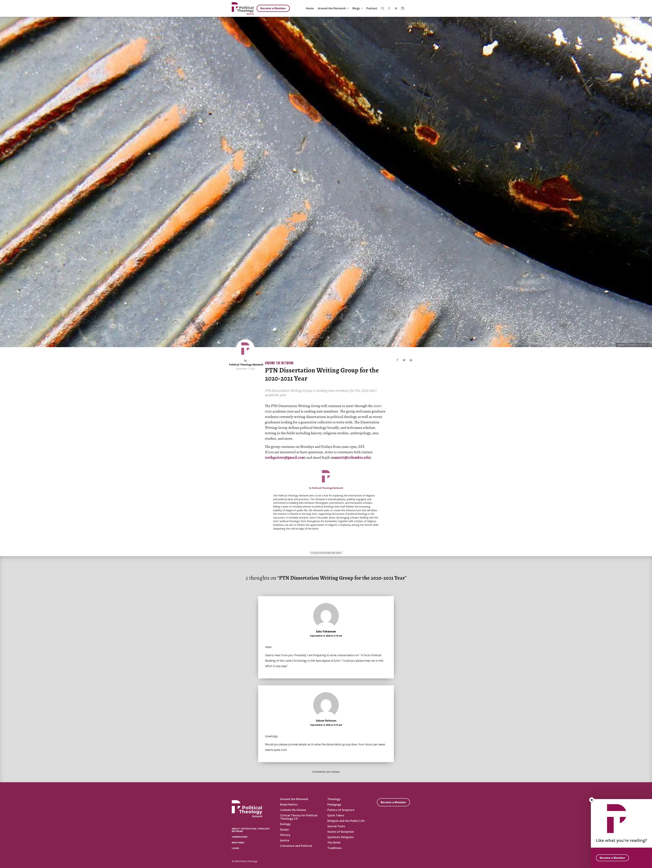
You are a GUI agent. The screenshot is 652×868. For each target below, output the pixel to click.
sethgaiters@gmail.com (285, 457)
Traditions (334, 848)
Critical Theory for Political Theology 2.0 (298, 816)
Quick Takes (335, 815)
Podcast (371, 8)
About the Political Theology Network (251, 830)
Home (310, 8)
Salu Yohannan (326, 631)
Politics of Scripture (340, 810)
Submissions (239, 836)
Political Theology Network (246, 364)
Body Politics (288, 804)
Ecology (285, 824)
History (285, 835)
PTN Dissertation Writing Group (326, 553)
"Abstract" (622, 345)
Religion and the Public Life (346, 821)
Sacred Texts (336, 826)
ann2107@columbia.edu (351, 457)
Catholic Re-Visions (293, 810)
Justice (284, 840)
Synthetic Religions (340, 837)
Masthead (238, 842)
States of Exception (340, 832)
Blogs (356, 8)
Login (235, 848)
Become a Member (273, 8)
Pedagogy (334, 804)
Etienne (631, 345)
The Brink (333, 842)
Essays (284, 829)
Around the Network (332, 8)
